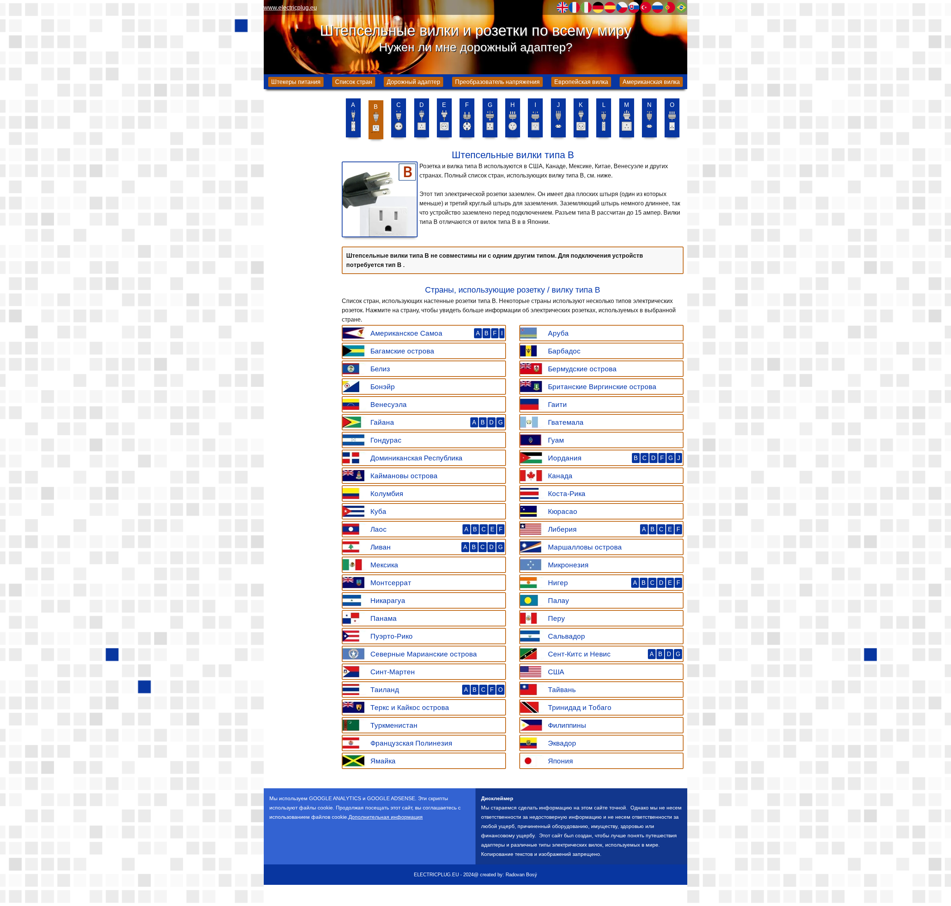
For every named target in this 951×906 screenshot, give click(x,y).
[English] (562, 7)
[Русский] (657, 7)
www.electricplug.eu (290, 7)
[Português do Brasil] (681, 7)
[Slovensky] (634, 7)
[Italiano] (586, 7)
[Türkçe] (646, 7)
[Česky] (622, 7)
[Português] (669, 7)
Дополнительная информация (385, 817)
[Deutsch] (598, 7)
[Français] (574, 7)
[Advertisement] (301, 211)
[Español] (610, 7)
